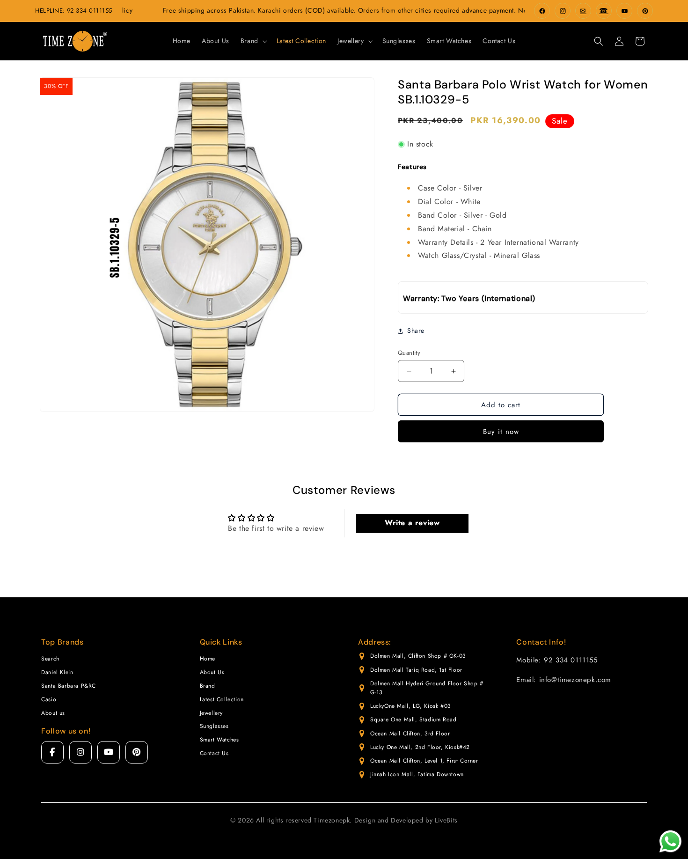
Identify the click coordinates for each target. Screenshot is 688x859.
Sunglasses (214, 726)
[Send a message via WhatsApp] (670, 841)
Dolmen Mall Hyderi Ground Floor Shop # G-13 (426, 688)
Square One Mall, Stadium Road (413, 719)
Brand (207, 686)
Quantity (409, 352)
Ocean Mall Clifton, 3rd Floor (410, 733)
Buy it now (501, 431)
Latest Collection (222, 699)
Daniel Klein (57, 672)
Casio (48, 699)
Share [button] (416, 330)
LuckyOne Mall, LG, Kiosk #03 (410, 706)
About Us (212, 672)
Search (50, 658)
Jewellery (211, 713)
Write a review (412, 523)
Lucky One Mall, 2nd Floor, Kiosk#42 (420, 747)
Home (207, 658)
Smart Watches (219, 739)
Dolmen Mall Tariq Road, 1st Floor (416, 670)
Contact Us (214, 753)
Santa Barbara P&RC (68, 686)
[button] (253, 41)
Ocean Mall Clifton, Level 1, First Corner (424, 760)
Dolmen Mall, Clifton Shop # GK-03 (418, 656)
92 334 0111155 (89, 10)
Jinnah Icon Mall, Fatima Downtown (417, 774)
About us (53, 713)
